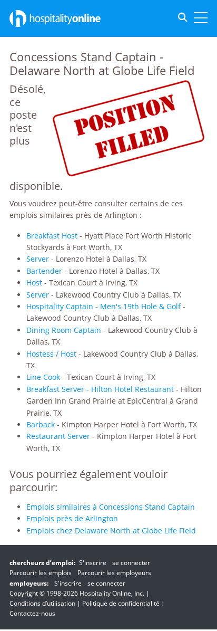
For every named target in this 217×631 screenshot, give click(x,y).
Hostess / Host (51, 354)
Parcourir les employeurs (114, 572)
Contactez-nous (32, 613)
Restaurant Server (58, 436)
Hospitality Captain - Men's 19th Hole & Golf (103, 306)
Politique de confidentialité (121, 603)
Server (37, 259)
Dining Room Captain (63, 330)
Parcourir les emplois (40, 572)
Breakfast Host (51, 236)
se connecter (131, 562)
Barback (40, 424)
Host (34, 283)
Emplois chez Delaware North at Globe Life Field (111, 530)
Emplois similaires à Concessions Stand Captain (110, 507)
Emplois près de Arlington (72, 518)
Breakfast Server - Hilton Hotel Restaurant (100, 389)
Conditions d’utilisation (42, 603)
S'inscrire (92, 562)
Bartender (44, 271)
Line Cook (43, 377)
